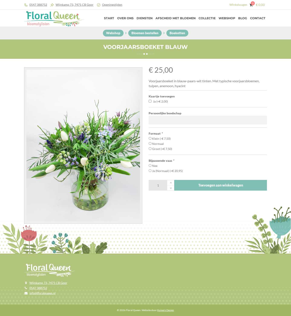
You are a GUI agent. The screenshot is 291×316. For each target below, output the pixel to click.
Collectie (207, 18)
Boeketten (177, 33)
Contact (257, 18)
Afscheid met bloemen (176, 18)
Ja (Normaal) (167, 171)
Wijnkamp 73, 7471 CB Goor (75, 4)
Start (109, 18)
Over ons (125, 18)
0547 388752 (38, 4)
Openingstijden (112, 4)
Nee (154, 166)
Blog (242, 18)
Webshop (227, 18)
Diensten (145, 18)
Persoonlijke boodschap (165, 113)
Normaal (158, 144)
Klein (161, 138)
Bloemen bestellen (144, 33)
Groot (162, 149)
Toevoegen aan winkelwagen (220, 185)
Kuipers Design (165, 310)
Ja (160, 101)
